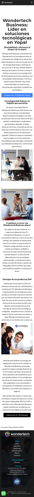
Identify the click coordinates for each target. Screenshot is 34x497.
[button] (17, 95)
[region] (17, 459)
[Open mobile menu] (32, 2)
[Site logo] (7, 2)
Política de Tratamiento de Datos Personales (21, 493)
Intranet (17, 462)
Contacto (17, 455)
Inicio (17, 444)
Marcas (17, 453)
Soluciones (17, 448)
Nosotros (17, 446)
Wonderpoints (17, 451)
